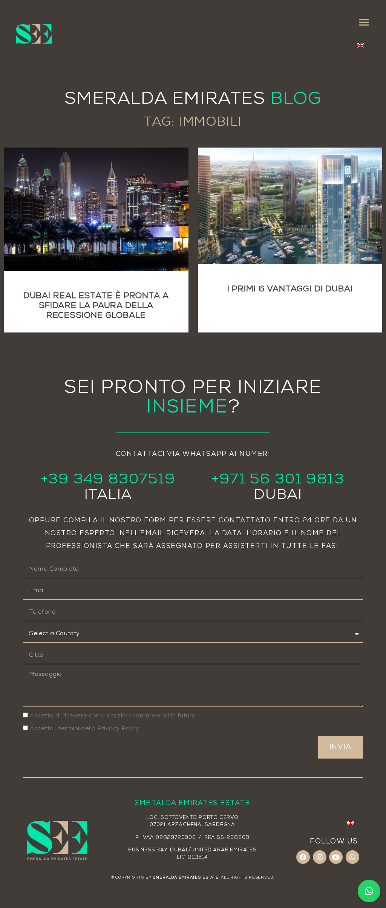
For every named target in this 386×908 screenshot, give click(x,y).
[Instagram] (319, 857)
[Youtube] (336, 857)
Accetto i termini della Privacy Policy (84, 728)
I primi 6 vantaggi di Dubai (290, 289)
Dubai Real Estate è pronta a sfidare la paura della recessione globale (96, 306)
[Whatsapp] (352, 857)
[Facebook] (303, 857)
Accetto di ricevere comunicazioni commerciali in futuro (113, 716)
